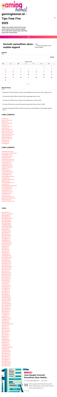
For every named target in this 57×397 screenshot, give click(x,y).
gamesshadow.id (6, 227)
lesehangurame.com (7, 151)
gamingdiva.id (6, 361)
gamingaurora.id (6, 257)
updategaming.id (7, 266)
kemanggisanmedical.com (9, 185)
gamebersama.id (7, 243)
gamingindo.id (6, 359)
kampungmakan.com (8, 160)
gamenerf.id (5, 327)
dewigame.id (5, 252)
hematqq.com (6, 140)
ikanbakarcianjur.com (8, 179)
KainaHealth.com (6, 190)
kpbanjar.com (6, 184)
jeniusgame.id (6, 291)
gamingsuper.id (6, 364)
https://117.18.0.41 (7, 129)
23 (51, 74)
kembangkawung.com (8, 176)
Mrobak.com (5, 168)
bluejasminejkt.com (7, 167)
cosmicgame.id (6, 285)
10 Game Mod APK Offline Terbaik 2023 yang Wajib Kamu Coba (21, 96)
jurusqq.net (5, 125)
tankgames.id (6, 322)
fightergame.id (6, 341)
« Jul (27, 84)
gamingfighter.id (6, 305)
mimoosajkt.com (6, 174)
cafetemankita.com (7, 171)
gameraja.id (5, 248)
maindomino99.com (7, 131)
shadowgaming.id (7, 226)
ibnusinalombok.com (8, 196)
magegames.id (6, 319)
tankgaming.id (6, 350)
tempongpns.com (7, 154)
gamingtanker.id (6, 303)
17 (5, 74)
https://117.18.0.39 (7, 123)
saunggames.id (6, 238)
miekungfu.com (6, 170)
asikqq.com (5, 118)
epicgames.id (5, 320)
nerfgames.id (5, 314)
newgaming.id (6, 260)
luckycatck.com (6, 162)
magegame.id (6, 344)
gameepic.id (5, 336)
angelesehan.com (7, 165)
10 (5, 72)
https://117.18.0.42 (7, 126)
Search (4, 52)
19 (20, 74)
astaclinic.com (6, 195)
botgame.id (5, 338)
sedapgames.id (6, 240)
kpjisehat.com (6, 181)
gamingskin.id (6, 294)
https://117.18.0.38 (7, 132)
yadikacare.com (6, 193)
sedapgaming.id (6, 231)
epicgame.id (5, 342)
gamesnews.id (6, 271)
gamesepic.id (5, 311)
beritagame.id (6, 288)
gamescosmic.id (6, 268)
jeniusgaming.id (6, 223)
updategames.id (6, 274)
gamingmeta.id (6, 300)
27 (28, 77)
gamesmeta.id (6, 306)
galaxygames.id (6, 272)
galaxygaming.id (6, 261)
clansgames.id (6, 313)
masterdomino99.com (8, 134)
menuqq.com (5, 143)
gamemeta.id (5, 330)
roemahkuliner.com (7, 156)
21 (36, 74)
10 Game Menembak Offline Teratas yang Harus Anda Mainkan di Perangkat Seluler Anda (27, 109)
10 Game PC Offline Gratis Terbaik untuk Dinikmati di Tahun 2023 (22, 100)
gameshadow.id (6, 244)
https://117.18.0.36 (7, 120)
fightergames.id (6, 317)
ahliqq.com (5, 121)
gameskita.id (5, 212)
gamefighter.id (6, 331)
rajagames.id (5, 246)
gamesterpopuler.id (7, 213)
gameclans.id (5, 328)
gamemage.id (6, 334)
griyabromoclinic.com (8, 201)
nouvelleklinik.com (7, 188)
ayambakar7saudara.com (9, 153)
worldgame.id (6, 289)
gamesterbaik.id (6, 235)
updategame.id (6, 286)
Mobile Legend (28, 372)
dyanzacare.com (6, 199)
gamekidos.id (6, 353)
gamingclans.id (6, 296)
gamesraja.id (5, 229)
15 (43, 72)
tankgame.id (5, 348)
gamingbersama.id (7, 218)
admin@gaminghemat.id (32, 380)
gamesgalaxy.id (6, 265)
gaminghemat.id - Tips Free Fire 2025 (14, 18)
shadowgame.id (6, 255)
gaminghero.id (6, 356)
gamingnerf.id (6, 293)
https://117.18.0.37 (7, 135)
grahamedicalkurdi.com (9, 198)
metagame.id (5, 339)
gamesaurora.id (6, 263)
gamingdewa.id (6, 217)
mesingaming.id (6, 362)
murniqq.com (5, 142)
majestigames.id (6, 241)
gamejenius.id (6, 251)
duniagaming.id (6, 220)
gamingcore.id (6, 358)
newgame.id (5, 283)
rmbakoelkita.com (7, 164)
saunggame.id (6, 254)
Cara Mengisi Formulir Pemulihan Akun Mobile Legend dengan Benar (35, 377)
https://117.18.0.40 (7, 138)
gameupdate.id (6, 279)
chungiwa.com (6, 178)
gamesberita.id (6, 269)
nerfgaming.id (6, 302)
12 (20, 72)
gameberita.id (6, 280)
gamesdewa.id (6, 232)
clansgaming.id (6, 297)
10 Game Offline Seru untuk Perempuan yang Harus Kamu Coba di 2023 (24, 104)
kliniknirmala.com (7, 187)
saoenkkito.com (6, 157)
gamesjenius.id (6, 234)
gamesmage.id (6, 310)
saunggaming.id (6, 224)
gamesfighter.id (6, 308)
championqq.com (7, 137)
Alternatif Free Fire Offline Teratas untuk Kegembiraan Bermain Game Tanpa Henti (27, 92)
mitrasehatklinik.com (8, 182)
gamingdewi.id (6, 215)
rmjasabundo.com (7, 173)
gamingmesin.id (6, 355)
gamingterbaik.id (7, 221)
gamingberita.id (6, 258)
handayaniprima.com (8, 159)
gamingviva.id (6, 365)
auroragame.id (6, 282)
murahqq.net (5, 128)
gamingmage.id (6, 299)
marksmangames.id (7, 324)
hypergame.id (6, 345)
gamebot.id (5, 333)
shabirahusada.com (7, 192)
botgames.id (5, 316)
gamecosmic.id (6, 277)
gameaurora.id (6, 275)
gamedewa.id (6, 249)
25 (13, 77)
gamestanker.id (6, 351)
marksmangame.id (7, 347)
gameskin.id (5, 325)
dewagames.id (6, 237)
